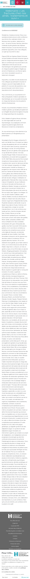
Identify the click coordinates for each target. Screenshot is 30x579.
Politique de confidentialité (15, 541)
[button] (27, 2)
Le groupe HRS (15, 525)
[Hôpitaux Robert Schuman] (15, 516)
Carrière (15, 536)
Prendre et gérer (15, 531)
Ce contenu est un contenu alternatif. (14, 25)
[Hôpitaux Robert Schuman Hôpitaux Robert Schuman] (3, 2)
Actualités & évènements (15, 533)
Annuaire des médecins (15, 528)
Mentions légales (15, 546)
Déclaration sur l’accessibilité (15, 548)
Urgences (15, 523)
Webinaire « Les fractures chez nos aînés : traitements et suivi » (15, 14)
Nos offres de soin (9, 6)
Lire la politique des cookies (8, 571)
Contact (15, 538)
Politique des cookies (15, 543)
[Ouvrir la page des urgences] (22, 2)
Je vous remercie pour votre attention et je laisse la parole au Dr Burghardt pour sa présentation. (14, 133)
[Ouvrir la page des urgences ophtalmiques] (17, 2)
